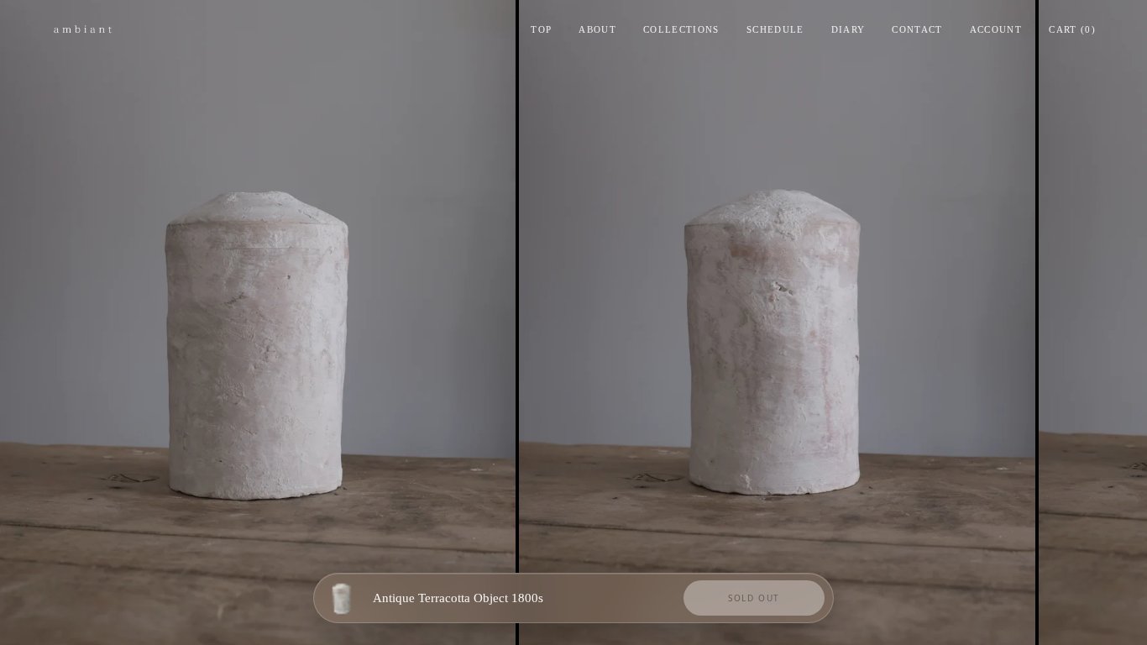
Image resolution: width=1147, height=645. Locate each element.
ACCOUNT (996, 29)
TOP (541, 29)
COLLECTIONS (681, 29)
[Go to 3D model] (341, 598)
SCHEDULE (775, 29)
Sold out (754, 598)
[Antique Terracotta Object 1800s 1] (258, 322)
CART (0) (1072, 29)
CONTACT (917, 29)
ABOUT (597, 29)
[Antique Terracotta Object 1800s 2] (776, 322)
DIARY (848, 29)
